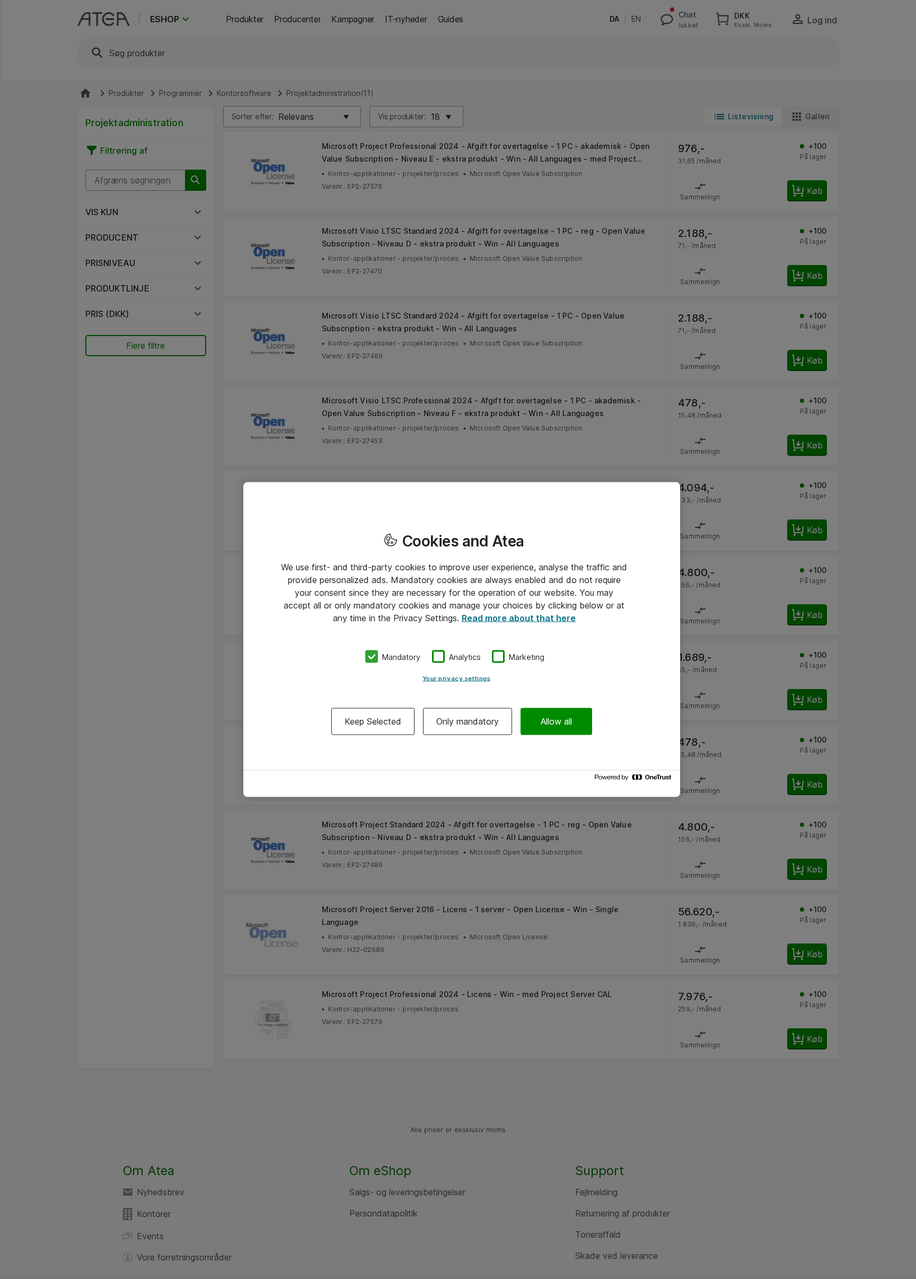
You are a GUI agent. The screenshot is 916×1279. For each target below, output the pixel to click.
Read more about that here (519, 617)
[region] (461, 639)
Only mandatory (467, 721)
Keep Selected (373, 721)
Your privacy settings (456, 678)
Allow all (556, 721)
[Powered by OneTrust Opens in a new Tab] (634, 780)
